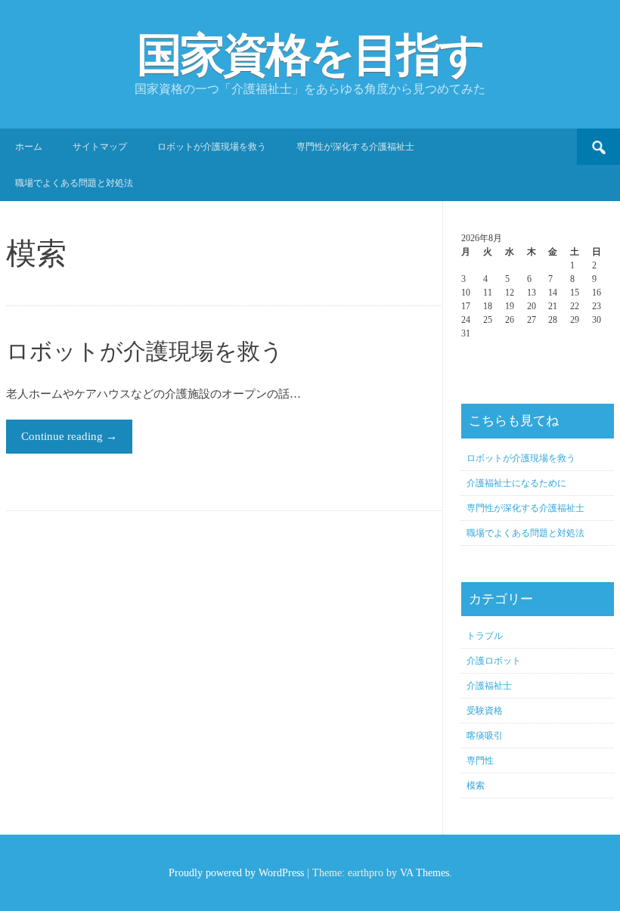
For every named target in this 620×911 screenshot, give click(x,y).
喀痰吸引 (485, 735)
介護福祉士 (489, 685)
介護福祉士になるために (516, 483)
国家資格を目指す (310, 55)
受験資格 (485, 710)
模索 (476, 785)
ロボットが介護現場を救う (211, 146)
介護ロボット (494, 660)
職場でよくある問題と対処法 (74, 183)
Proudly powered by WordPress (236, 872)
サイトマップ (100, 146)
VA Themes (424, 872)
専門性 (480, 760)
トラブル (485, 636)
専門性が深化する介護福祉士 (355, 146)
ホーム (28, 146)
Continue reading (69, 436)
